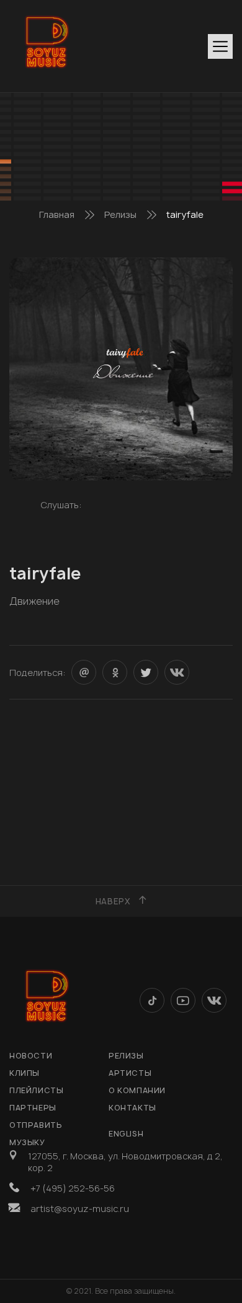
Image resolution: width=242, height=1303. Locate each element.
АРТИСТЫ (130, 1073)
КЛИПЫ (24, 1073)
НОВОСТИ (30, 1055)
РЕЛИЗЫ (126, 1055)
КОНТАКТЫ (132, 1107)
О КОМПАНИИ (137, 1090)
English (126, 1133)
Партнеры (32, 1107)
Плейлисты (36, 1090)
